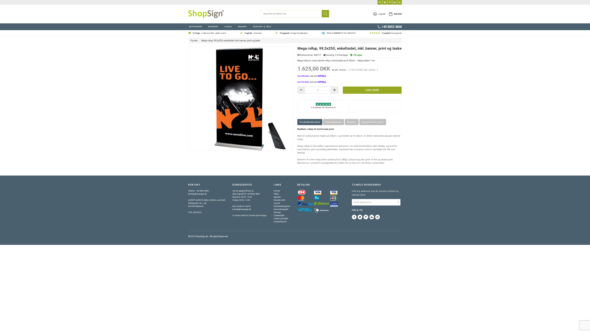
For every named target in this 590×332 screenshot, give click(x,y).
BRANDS (242, 27)
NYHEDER (213, 27)
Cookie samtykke (281, 218)
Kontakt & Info (279, 200)
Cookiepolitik (279, 215)
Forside (194, 40)
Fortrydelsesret (280, 222)
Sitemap (277, 212)
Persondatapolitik (281, 209)
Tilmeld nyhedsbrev (366, 185)
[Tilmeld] (398, 202)
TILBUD (228, 27)
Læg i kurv (372, 90)
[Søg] (325, 13)
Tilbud (276, 194)
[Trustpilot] (323, 104)
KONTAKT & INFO (262, 27)
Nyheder (277, 197)
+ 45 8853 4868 (202, 191)
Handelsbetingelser (282, 206)
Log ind (277, 203)
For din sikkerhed (341, 33)
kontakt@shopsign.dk (197, 194)
